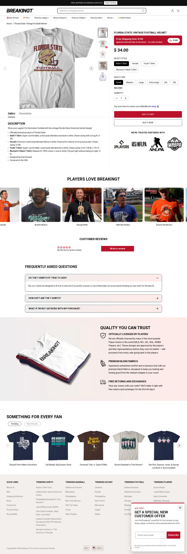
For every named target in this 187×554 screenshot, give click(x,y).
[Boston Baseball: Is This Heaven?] (129, 445)
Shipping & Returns (15, 496)
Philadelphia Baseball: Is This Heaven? (48, 501)
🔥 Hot (26, 18)
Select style (120, 58)
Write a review (117, 248)
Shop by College (78, 18)
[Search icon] (143, 10)
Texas (68, 510)
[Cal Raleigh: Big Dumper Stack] (58, 445)
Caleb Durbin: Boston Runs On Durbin (49, 493)
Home (9, 23)
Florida (98, 492)
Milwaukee (70, 492)
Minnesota (99, 505)
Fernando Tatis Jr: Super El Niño (93, 465)
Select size (119, 77)
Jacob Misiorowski (162, 492)
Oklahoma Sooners (73, 487)
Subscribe (173, 535)
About (110, 18)
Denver (127, 510)
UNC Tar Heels (71, 505)
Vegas (97, 510)
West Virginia (71, 514)
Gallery (11, 113)
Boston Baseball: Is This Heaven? (129, 465)
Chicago (127, 501)
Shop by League (41, 18)
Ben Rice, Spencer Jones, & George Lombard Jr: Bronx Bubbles (164, 466)
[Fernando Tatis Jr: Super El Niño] (93, 445)
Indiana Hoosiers (131, 487)
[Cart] (178, 10)
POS (31, 548)
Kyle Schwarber (160, 496)
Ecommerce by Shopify (46, 548)
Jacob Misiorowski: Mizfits (47, 507)
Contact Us (11, 505)
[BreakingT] (20, 10)
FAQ (8, 492)
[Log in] (172, 10)
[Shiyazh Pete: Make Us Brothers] (23, 445)
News (9, 501)
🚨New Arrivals (13, 18)
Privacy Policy (12, 510)
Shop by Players (59, 18)
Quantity (118, 93)
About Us (11, 487)
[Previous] (5, 68)
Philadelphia (70, 496)
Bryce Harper (159, 487)
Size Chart (118, 88)
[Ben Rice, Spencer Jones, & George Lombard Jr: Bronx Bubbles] (164, 445)
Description (25, 113)
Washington (129, 505)
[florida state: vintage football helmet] (48, 68)
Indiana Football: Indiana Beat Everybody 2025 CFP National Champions (48, 522)
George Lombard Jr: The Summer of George (46, 531)
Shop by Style (96, 18)
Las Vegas (128, 514)
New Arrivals (32, 424)
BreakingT (25, 548)
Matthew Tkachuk (161, 501)
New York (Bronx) (72, 501)
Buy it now (148, 123)
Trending (14, 424)
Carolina (98, 487)
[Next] (91, 68)
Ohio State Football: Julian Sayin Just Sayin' (47, 512)
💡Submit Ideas (124, 18)
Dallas (97, 514)
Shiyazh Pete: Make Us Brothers (23, 465)
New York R (100, 501)
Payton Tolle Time (44, 487)
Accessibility (12, 514)
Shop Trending (110, 3)
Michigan (128, 496)
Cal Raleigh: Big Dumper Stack (58, 465)
